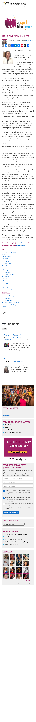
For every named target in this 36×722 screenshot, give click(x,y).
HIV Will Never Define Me (11, 544)
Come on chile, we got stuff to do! (13, 539)
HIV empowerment (8, 274)
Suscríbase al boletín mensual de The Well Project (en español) (19, 504)
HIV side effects (7, 279)
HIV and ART (6, 265)
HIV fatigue (5, 277)
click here (23, 243)
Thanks (7, 359)
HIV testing (5, 283)
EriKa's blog (6, 307)
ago (8, 339)
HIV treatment (6, 285)
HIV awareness (6, 268)
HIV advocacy (6, 263)
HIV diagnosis (6, 272)
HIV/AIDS (5, 259)
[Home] (15, 3)
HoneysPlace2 (17, 338)
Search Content (24, 8)
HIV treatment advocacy (9, 252)
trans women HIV (7, 290)
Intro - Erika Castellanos (11, 430)
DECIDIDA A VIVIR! (9, 427)
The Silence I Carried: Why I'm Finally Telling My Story (19, 542)
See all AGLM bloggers (26, 583)
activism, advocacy (8, 296)
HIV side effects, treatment (10, 303)
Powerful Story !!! (12, 335)
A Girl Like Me (6, 257)
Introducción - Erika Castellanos (13, 432)
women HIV (5, 254)
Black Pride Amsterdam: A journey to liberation (17, 534)
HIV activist (5, 261)
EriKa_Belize (29, 40)
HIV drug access (7, 300)
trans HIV (5, 288)
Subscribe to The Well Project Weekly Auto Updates (18, 497)
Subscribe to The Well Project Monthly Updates (17, 490)
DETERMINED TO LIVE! (11, 425)
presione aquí (20, 245)
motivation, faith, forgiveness (11, 305)
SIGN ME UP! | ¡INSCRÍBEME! (11, 513)
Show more (29, 581)
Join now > (7, 416)
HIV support (6, 281)
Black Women (8, 537)
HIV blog (5, 270)
